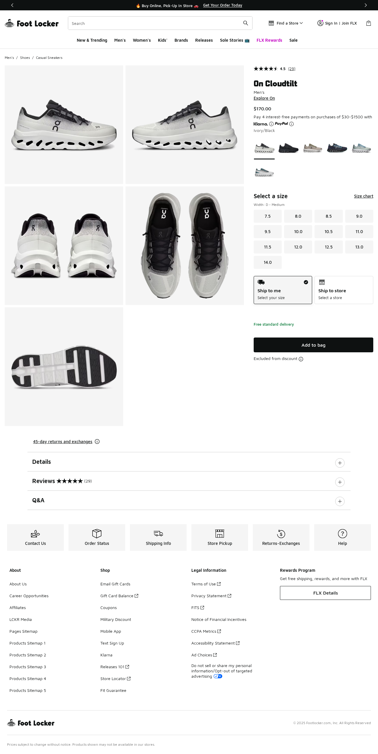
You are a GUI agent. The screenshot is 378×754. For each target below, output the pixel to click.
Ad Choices (201, 654)
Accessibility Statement (213, 642)
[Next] (366, 5)
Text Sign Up (112, 642)
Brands (181, 40)
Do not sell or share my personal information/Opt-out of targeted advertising (221, 671)
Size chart (363, 195)
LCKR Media (20, 619)
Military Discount (115, 619)
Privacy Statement (209, 595)
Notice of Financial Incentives (218, 619)
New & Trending (92, 40)
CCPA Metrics (203, 631)
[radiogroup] (313, 290)
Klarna (106, 654)
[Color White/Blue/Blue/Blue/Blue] (264, 172)
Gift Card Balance (116, 595)
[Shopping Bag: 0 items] (368, 23)
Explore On (264, 98)
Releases (204, 40)
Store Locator (113, 678)
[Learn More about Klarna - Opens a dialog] (271, 123)
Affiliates (17, 607)
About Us (18, 583)
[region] (189, 5)
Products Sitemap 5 (27, 690)
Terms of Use (203, 583)
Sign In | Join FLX (341, 23)
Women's (142, 40)
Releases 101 (112, 666)
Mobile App (110, 631)
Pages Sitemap (23, 631)
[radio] (283, 290)
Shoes (25, 57)
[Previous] (12, 5)
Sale (293, 40)
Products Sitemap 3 (27, 666)
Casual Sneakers (49, 57)
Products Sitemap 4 (27, 678)
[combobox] (160, 23)
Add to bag (313, 345)
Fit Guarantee (113, 690)
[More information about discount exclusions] (300, 359)
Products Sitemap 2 (27, 654)
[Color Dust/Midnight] (337, 148)
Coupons (108, 607)
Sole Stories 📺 (235, 40)
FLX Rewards (269, 40)
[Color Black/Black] (288, 148)
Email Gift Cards (115, 583)
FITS (195, 607)
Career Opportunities (28, 595)
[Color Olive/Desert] (312, 148)
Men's (120, 40)
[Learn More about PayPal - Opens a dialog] (291, 123)
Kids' (162, 40)
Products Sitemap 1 (27, 642)
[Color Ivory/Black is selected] (264, 148)
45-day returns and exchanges (62, 441)
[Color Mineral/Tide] (361, 148)
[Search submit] (245, 23)
